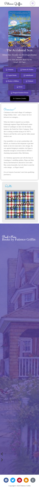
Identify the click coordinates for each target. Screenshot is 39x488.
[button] (19, 454)
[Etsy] (32, 480)
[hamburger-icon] (32, 3)
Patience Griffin (13, 3)
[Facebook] (6, 480)
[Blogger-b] (26, 480)
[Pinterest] (19, 480)
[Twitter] (12, 480)
